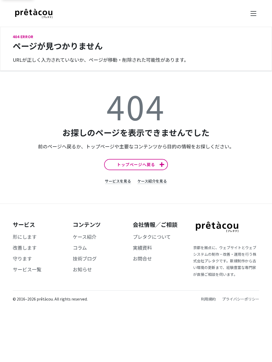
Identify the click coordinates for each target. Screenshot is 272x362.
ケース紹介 (84, 236)
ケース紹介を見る (152, 181)
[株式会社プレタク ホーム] (34, 13)
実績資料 (142, 247)
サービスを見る (118, 181)
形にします (25, 236)
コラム (80, 247)
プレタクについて (152, 236)
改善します (25, 247)
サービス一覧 (27, 269)
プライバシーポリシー (240, 299)
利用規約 (208, 299)
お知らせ (82, 269)
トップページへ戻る (136, 164)
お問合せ (142, 258)
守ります (22, 258)
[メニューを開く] (253, 13)
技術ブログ (85, 258)
